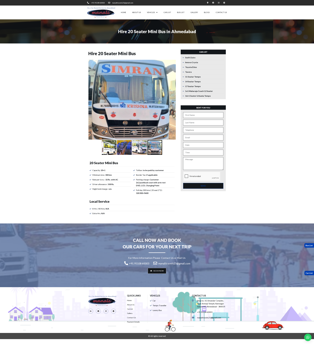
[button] (157, 271)
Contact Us (221, 12)
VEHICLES (151, 12)
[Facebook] (213, 3)
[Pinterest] (224, 3)
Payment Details (133, 322)
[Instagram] (218, 3)
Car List (167, 12)
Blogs (207, 12)
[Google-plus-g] (90, 311)
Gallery (194, 12)
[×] (308, 337)
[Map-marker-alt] (207, 3)
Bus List (180, 12)
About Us (136, 12)
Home (123, 12)
